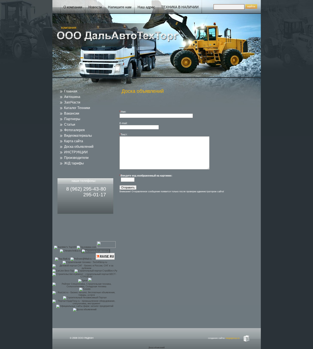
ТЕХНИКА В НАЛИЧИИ (180, 7)
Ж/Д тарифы (74, 163)
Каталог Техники (77, 108)
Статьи (69, 124)
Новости (95, 7)
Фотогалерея (74, 130)
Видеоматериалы (78, 135)
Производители (76, 157)
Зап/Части (72, 102)
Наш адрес (146, 7)
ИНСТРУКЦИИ (76, 152)
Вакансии (71, 113)
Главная (70, 91)
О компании (72, 7)
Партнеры (72, 119)
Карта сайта (73, 141)
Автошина (72, 97)
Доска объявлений (78, 146)
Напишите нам (119, 7)
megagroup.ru (233, 338)
